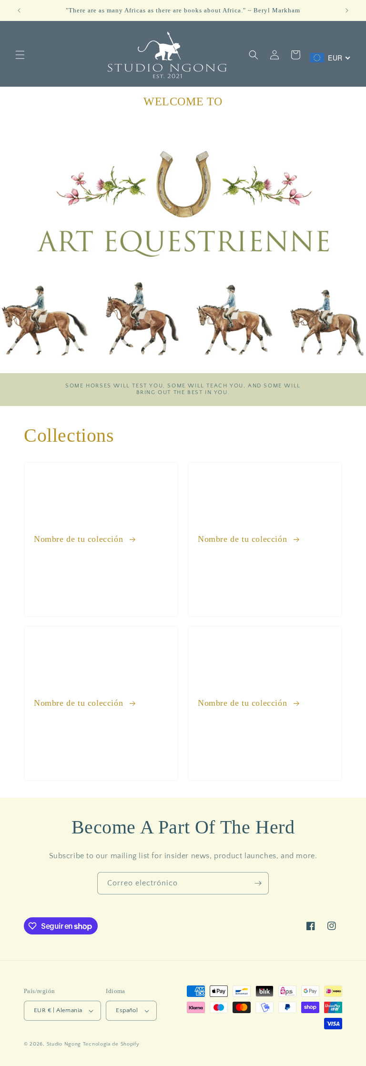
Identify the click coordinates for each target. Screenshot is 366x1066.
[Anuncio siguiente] (346, 10)
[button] (20, 54)
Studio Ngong (64, 1044)
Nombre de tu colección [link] (80, 539)
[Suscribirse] (257, 883)
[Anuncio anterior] (19, 10)
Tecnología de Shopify (111, 1044)
